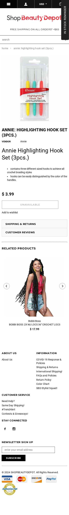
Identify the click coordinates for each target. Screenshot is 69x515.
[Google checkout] (10, 488)
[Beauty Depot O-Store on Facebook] (5, 429)
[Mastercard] (21, 478)
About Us (7, 359)
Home (5, 48)
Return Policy (43, 379)
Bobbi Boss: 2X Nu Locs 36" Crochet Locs (34, 324)
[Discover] (36, 478)
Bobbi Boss (34, 321)
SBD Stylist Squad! (46, 388)
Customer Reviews (20, 232)
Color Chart (42, 383)
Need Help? (8, 401)
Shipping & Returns (20, 224)
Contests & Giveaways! (15, 413)
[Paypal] (51, 478)
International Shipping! (49, 371)
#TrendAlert (8, 409)
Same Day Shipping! (13, 405)
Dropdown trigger (26, 4)
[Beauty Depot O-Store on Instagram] (14, 429)
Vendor (6, 141)
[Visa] (7, 478)
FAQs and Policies (46, 375)
